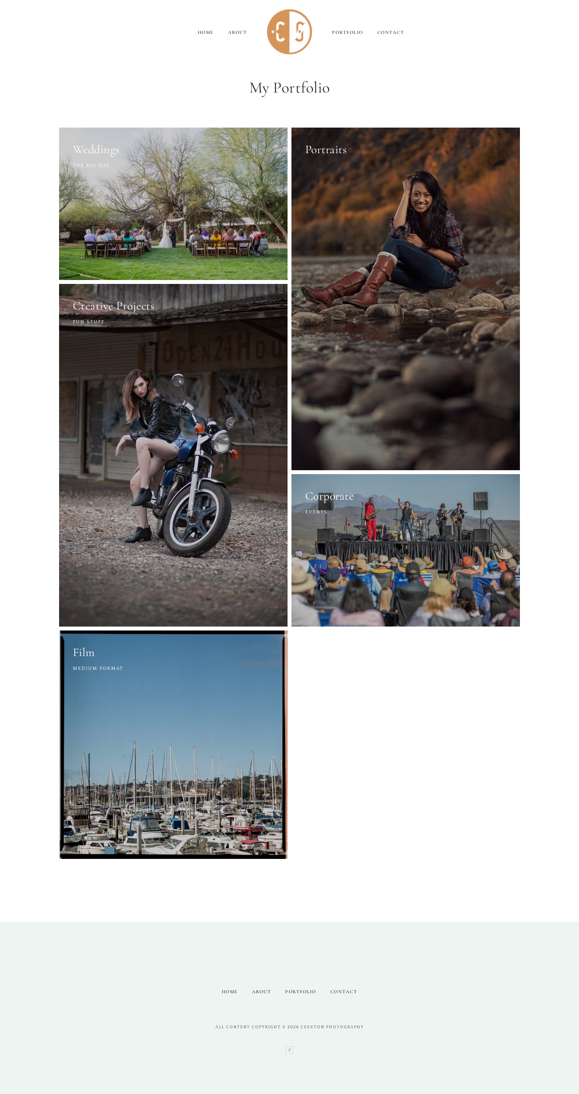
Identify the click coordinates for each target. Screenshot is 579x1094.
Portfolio (347, 32)
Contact (391, 32)
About (237, 32)
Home (206, 32)
